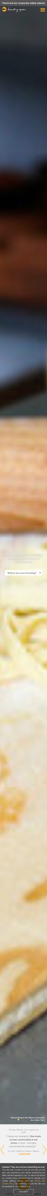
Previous (2, 1139)
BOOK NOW (25, 1154)
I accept (23, 1191)
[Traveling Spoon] (15, 9)
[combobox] (23, 573)
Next (44, 1139)
